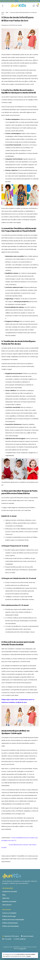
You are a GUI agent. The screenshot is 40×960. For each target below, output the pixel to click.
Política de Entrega (9, 916)
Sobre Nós (5, 898)
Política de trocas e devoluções (13, 919)
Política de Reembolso (10, 923)
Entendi (28, 956)
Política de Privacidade (10, 926)
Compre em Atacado (9, 891)
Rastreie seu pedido (9, 901)
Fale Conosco (6, 905)
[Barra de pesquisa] (34, 6)
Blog (7, 12)
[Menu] (2, 6)
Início (2, 12)
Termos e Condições (9, 913)
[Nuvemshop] (20, 949)
